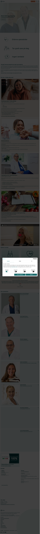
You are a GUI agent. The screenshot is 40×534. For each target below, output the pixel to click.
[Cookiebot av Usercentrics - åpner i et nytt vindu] (33, 258)
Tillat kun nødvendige (20, 274)
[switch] (15, 271)
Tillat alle (31, 274)
